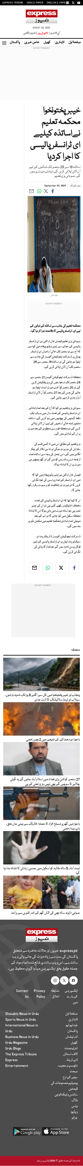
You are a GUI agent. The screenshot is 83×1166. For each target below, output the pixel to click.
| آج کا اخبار (54, 33)
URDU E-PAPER (35, 2)
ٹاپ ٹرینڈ (72, 1060)
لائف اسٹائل (70, 1054)
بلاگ (75, 1100)
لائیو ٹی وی (43, 33)
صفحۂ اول (75, 42)
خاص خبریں (31, 42)
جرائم (75, 1117)
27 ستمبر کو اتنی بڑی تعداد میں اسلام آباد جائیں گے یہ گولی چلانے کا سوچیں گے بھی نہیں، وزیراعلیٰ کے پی (45, 782)
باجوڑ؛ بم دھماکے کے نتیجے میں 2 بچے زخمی (53, 739)
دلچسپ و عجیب (68, 1065)
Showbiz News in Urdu (22, 1013)
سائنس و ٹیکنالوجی (66, 1094)
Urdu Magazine (16, 1042)
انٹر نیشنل (72, 1037)
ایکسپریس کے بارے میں (71, 996)
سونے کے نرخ (70, 1077)
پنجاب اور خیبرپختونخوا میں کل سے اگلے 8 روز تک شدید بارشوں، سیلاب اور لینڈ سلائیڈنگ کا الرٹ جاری (42, 697)
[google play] (27, 1133)
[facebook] (74, 567)
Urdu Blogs (13, 1048)
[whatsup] (47, 567)
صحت (74, 1071)
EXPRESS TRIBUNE (13, 2)
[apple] (56, 1133)
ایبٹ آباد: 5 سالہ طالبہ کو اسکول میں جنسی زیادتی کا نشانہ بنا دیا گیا (41, 871)
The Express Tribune (21, 1054)
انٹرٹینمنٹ (71, 1048)
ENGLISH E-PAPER (57, 2)
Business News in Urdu (22, 1037)
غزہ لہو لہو (72, 1025)
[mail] (34, 567)
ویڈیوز (74, 1112)
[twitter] (61, 567)
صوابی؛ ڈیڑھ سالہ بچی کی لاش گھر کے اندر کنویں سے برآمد (45, 913)
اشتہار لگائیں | (30, 33)
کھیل (47, 42)
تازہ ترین (59, 42)
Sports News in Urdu (20, 1019)
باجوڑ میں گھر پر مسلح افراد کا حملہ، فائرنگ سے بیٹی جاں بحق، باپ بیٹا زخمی (43, 826)
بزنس (75, 1106)
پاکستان (15, 42)
